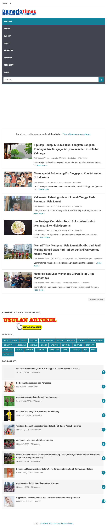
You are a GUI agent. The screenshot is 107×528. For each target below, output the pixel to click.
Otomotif (90, 345)
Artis (6, 340)
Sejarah (29, 350)
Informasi (67, 283)
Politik (19, 350)
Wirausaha (8, 354)
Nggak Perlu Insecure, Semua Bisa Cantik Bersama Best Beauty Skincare (48, 498)
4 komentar (77, 182)
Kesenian (8, 58)
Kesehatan (8, 51)
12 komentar (82, 158)
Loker (6, 72)
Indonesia (71, 340)
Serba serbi (54, 350)
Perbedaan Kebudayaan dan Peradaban (33, 383)
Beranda (8, 22)
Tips (85, 350)
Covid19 (34, 340)
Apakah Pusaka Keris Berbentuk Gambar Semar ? (38, 397)
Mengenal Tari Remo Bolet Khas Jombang (34, 440)
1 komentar (78, 206)
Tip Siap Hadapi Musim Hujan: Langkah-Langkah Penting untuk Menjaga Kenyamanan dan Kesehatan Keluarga (66, 149)
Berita (7, 29)
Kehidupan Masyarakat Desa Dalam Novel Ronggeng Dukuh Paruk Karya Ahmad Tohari (54, 469)
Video (93, 350)
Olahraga (66, 345)
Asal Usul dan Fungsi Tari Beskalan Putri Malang (37, 411)
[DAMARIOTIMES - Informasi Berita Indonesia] (19, 12)
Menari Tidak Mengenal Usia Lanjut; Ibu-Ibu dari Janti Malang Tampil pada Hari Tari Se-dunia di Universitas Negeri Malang (67, 250)
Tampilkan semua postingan (77, 134)
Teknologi (76, 350)
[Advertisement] (53, 105)
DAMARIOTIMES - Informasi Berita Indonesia (56, 524)
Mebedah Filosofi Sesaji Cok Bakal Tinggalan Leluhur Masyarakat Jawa (48, 368)
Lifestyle (88, 259)
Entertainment (47, 340)
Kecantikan (8, 345)
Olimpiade (78, 345)
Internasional (97, 340)
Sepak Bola (41, 350)
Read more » (42, 165)
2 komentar (78, 230)
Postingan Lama (96, 299)
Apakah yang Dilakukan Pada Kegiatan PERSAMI (37, 483)
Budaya (65, 259)
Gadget (7, 36)
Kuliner (44, 345)
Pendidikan (9, 65)
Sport (6, 43)
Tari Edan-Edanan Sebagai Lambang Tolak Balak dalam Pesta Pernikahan (48, 426)
